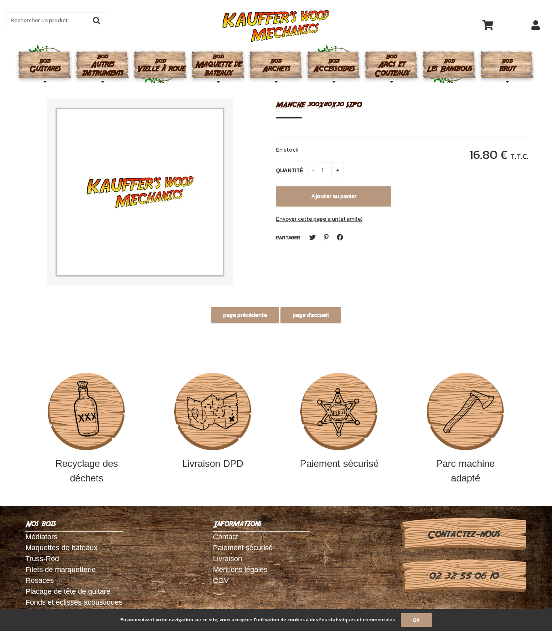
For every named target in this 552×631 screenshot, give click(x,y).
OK (416, 620)
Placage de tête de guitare (67, 591)
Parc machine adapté (465, 470)
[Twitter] (312, 237)
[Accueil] (276, 26)
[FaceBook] (340, 237)
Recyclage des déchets (86, 470)
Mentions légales (240, 570)
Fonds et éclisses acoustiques (73, 602)
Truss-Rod (42, 559)
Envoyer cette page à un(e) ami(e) (319, 219)
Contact (225, 537)
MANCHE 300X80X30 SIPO (318, 104)
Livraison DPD (212, 463)
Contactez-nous (463, 534)
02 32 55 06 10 (463, 576)
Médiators (41, 537)
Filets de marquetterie (60, 570)
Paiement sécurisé (339, 463)
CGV (221, 580)
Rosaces (39, 580)
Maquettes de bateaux (61, 548)
